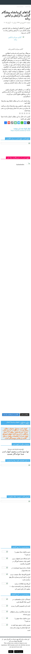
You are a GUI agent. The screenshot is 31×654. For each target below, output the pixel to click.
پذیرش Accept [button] (18, 651)
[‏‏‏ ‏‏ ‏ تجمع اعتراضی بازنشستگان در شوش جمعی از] (15, 330)
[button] (28, 2)
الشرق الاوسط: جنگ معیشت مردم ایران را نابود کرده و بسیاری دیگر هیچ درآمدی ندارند (19, 577)
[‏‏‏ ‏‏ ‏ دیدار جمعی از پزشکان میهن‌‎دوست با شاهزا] (15, 186)
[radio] (29, 113)
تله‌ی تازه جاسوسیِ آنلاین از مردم (20, 606)
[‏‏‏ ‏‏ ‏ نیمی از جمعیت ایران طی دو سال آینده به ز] (15, 303)
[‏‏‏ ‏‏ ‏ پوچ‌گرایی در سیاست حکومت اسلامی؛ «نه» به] (15, 375)
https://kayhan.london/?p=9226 (20, 130)
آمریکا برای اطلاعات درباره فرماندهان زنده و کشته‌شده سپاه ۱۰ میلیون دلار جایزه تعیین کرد (20, 586)
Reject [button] (10, 651)
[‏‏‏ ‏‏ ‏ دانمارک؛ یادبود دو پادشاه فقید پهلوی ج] (15, 208)
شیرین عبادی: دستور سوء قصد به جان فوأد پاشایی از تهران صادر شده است (20, 627)
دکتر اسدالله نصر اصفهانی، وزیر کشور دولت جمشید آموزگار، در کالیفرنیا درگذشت (21, 561)
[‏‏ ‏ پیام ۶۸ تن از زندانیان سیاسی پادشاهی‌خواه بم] (15, 249)
